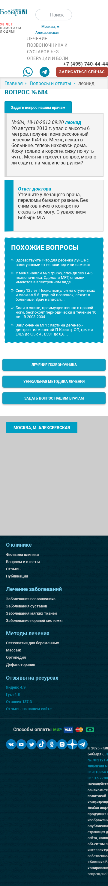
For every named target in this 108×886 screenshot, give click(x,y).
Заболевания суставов (26, 606)
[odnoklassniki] (52, 744)
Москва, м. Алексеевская (42, 427)
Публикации (17, 576)
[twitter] (31, 744)
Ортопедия (16, 657)
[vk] (11, 744)
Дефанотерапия (20, 664)
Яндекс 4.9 (16, 687)
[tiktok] (42, 744)
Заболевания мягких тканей (31, 613)
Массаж (13, 650)
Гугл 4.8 (13, 694)
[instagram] (62, 744)
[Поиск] (41, 14)
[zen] (72, 744)
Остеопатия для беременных (32, 643)
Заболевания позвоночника (31, 599)
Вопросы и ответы (23, 562)
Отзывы (14, 569)
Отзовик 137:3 (19, 701)
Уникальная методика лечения (54, 382)
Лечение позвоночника (54, 365)
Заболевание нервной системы (34, 620)
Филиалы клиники (22, 554)
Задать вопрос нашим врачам (38, 107)
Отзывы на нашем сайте (29, 709)
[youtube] (21, 744)
